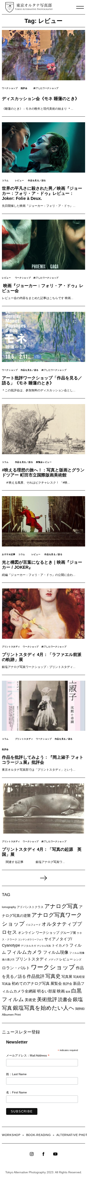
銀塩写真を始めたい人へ (43, 1008)
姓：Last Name (16, 1074)
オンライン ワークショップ (38, 932)
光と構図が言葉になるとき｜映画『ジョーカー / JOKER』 (42, 565)
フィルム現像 (55, 952)
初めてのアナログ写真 (31, 983)
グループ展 (68, 932)
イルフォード (33, 924)
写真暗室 (79, 976)
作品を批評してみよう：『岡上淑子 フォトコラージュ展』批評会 (42, 760)
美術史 (30, 1000)
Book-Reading (38, 1135)
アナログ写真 (61, 906)
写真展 (66, 977)
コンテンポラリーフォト (31, 939)
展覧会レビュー (44, 462)
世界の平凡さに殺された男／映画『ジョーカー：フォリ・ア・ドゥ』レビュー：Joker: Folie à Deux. (42, 193)
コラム (5, 180)
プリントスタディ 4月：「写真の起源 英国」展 (42, 852)
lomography (9, 907)
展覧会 (56, 983)
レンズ (77, 959)
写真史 (53, 976)
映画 (61, 991)
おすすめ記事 (8, 554)
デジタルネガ (28, 945)
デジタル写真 (44, 946)
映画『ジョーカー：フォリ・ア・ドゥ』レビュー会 (42, 288)
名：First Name (16, 1092)
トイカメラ (60, 945)
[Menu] (80, 7)
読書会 (65, 999)
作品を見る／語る (37, 180)
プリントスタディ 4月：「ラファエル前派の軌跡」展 (42, 657)
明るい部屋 (46, 991)
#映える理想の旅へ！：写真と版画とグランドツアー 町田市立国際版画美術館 (43, 472)
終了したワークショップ (46, 88)
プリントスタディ (11, 646)
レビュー (19, 180)
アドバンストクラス (30, 907)
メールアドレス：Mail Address (28, 1055)
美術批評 (47, 999)
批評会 (24, 88)
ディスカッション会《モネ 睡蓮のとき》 (40, 98)
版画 (68, 991)
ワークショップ (10, 88)
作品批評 (36, 976)
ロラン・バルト (16, 968)
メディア (53, 959)
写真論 (6, 983)
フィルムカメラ (24, 952)
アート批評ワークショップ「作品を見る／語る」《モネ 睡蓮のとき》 (42, 380)
